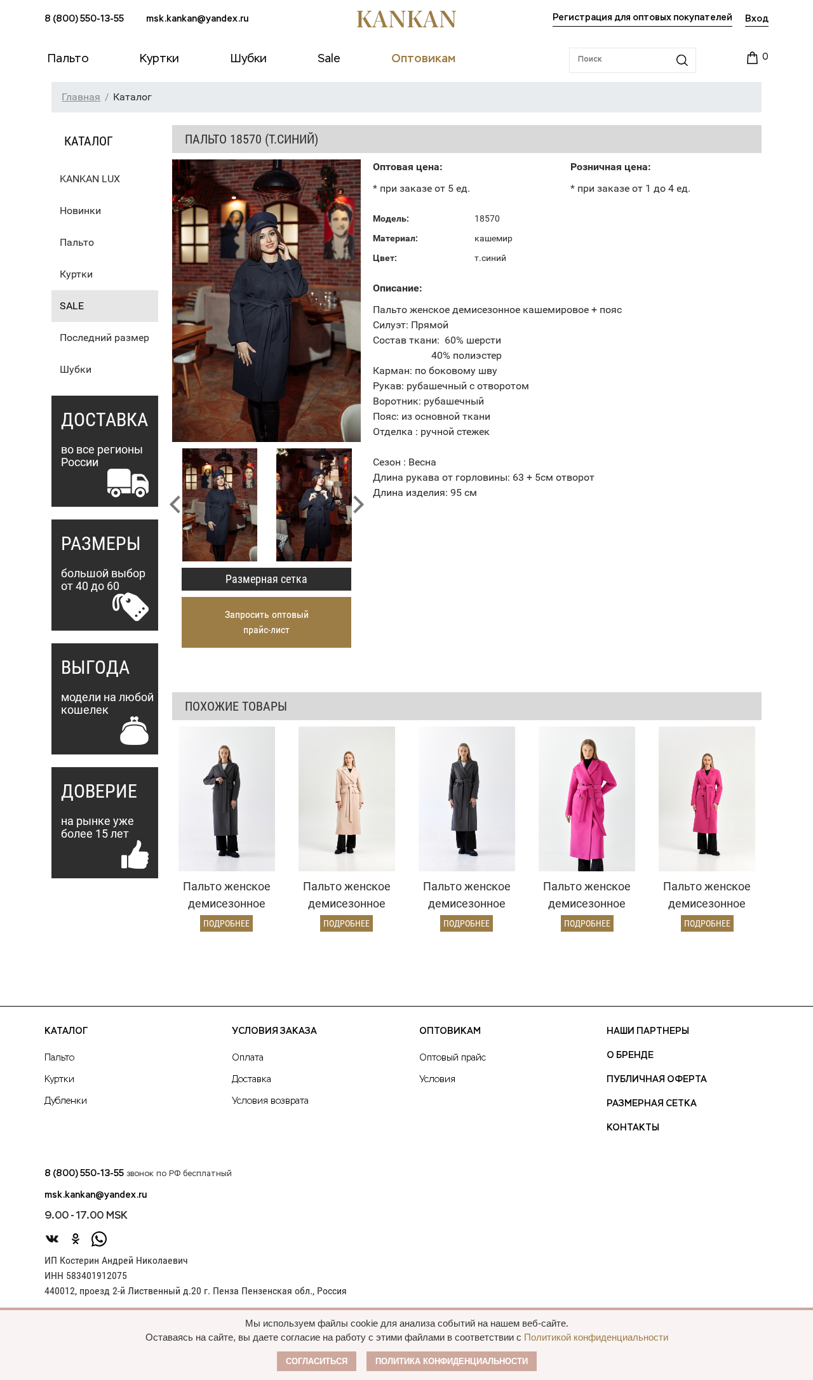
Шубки (75, 369)
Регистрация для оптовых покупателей (642, 17)
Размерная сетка (266, 579)
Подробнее (226, 923)
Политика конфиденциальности (451, 1361)
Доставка (251, 1079)
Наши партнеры (648, 1031)
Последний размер (104, 338)
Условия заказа (274, 1031)
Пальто (77, 242)
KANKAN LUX (90, 179)
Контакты (633, 1127)
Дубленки (65, 1101)
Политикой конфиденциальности (596, 1337)
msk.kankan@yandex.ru (197, 19)
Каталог (66, 1031)
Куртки (76, 274)
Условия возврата (270, 1101)
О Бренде (630, 1055)
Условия (437, 1079)
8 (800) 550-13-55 (84, 19)
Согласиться (316, 1361)
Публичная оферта (657, 1079)
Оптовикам (450, 1031)
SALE (72, 306)
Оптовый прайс (452, 1058)
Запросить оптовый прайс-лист (267, 622)
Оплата (248, 1058)
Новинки (80, 210)
